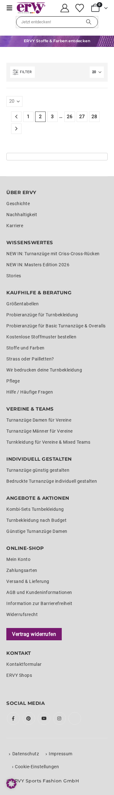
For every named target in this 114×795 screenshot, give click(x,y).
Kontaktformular (24, 664)
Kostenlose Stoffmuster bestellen (41, 336)
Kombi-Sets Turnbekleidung (35, 509)
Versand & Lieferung (27, 581)
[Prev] (16, 117)
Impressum (61, 753)
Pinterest (28, 718)
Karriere (14, 225)
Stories (13, 275)
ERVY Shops (19, 675)
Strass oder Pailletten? (30, 358)
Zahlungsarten (21, 570)
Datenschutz (25, 753)
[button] (11, 8)
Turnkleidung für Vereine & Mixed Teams (48, 442)
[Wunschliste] (79, 8)
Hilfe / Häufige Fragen (29, 392)
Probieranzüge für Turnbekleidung (42, 314)
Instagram (59, 718)
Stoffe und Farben (25, 347)
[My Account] (65, 8)
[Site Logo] (31, 8)
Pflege (13, 380)
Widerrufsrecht (22, 614)
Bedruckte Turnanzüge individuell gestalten (51, 481)
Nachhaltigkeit (21, 214)
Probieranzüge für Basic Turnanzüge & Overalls (56, 325)
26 (69, 116)
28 (94, 116)
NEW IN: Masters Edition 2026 (37, 264)
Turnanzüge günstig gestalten (37, 470)
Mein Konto (18, 559)
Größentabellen (22, 303)
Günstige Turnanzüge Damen (36, 531)
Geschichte (18, 203)
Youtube (44, 718)
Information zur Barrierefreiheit (39, 603)
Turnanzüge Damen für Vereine (38, 420)
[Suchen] (89, 22)
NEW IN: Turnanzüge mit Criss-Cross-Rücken (53, 253)
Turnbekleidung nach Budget (36, 520)
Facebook (13, 718)
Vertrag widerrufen (34, 634)
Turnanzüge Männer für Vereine (39, 431)
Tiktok (74, 718)
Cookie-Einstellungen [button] (37, 766)
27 (82, 116)
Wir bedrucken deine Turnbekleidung (44, 369)
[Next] (16, 129)
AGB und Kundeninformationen (39, 592)
